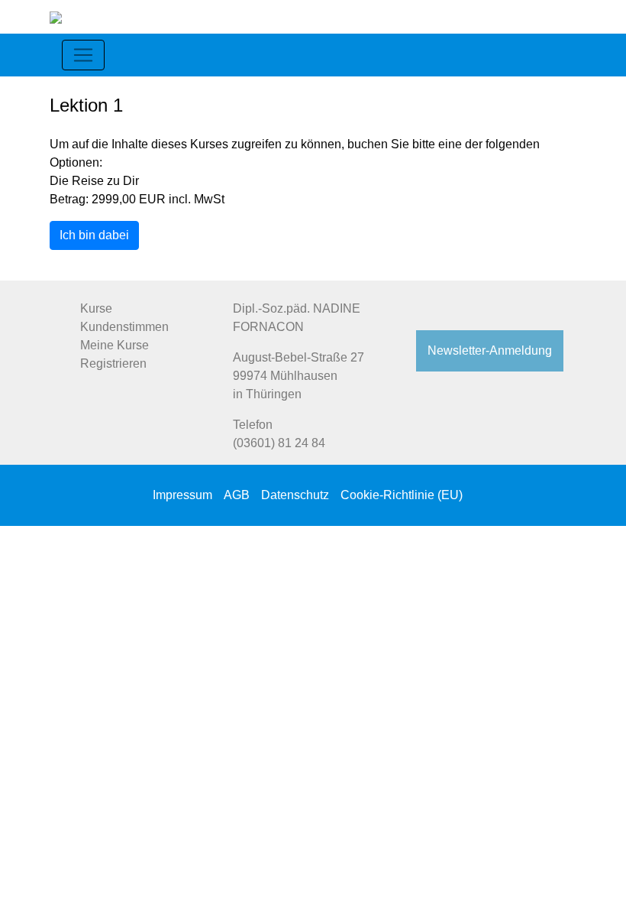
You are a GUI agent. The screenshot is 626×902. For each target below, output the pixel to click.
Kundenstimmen (124, 326)
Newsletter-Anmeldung (490, 350)
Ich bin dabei (94, 235)
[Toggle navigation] (83, 55)
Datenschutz (295, 494)
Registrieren (113, 363)
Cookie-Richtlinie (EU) (401, 494)
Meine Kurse (114, 345)
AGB (237, 494)
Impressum (182, 494)
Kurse (96, 308)
